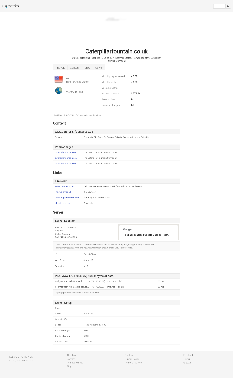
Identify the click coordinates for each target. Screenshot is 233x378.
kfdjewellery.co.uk (63, 192)
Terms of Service (133, 362)
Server (99, 67)
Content (75, 67)
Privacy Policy (132, 359)
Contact (71, 359)
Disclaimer (130, 355)
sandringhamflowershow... (68, 197)
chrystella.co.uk (62, 203)
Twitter (186, 359)
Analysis (60, 67)
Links (87, 67)
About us (71, 355)
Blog (69, 366)
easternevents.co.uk (64, 186)
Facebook (188, 355)
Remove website (75, 362)
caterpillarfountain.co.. (66, 152)
